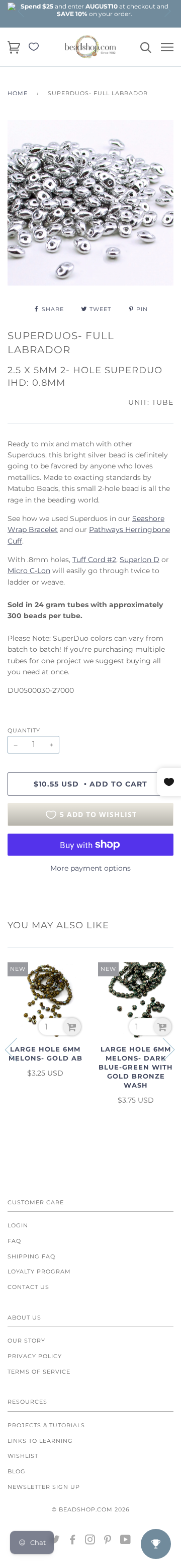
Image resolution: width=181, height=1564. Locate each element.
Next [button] (166, 11)
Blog (17, 1471)
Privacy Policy (35, 1356)
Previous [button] (22, 11)
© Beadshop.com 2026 (91, 1509)
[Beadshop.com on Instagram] (90, 1541)
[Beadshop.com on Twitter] (55, 1541)
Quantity (24, 730)
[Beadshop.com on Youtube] (125, 1541)
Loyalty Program (39, 1271)
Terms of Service (39, 1371)
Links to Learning (40, 1440)
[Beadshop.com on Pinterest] (108, 1541)
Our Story (26, 1340)
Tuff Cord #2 (94, 559)
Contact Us (28, 1286)
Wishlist (23, 1455)
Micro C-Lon (29, 570)
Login (18, 1225)
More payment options (90, 868)
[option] (94, 10)
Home (18, 93)
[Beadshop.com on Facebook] (72, 1541)
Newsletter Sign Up (44, 1486)
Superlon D (139, 559)
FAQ (14, 1240)
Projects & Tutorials (46, 1425)
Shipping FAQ (31, 1256)
